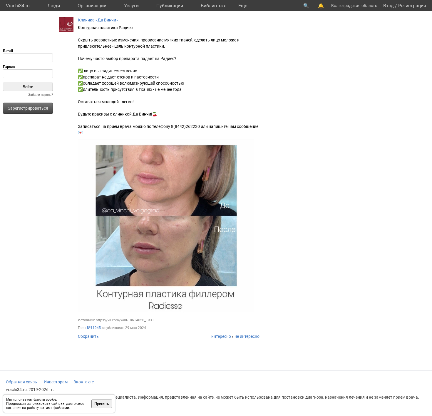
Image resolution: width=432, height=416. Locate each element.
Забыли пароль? (40, 95)
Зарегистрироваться (28, 108)
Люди (53, 6)
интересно (221, 336)
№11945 (94, 328)
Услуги (131, 6)
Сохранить (88, 336)
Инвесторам (56, 382)
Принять (101, 404)
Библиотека (214, 6)
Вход (388, 6)
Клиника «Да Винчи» (98, 20)
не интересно (247, 336)
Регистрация (412, 6)
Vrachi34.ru (18, 6)
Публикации (169, 6)
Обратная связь (21, 382)
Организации (92, 6)
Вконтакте (83, 382)
